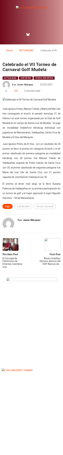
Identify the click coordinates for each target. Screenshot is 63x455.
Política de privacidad (31, 444)
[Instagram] (35, 34)
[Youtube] (42, 34)
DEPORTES (26, 78)
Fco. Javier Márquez (22, 84)
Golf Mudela (23, 206)
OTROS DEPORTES (44, 78)
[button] (31, 25)
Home (9, 50)
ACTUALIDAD (26, 50)
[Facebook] (20, 34)
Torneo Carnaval (44, 206)
